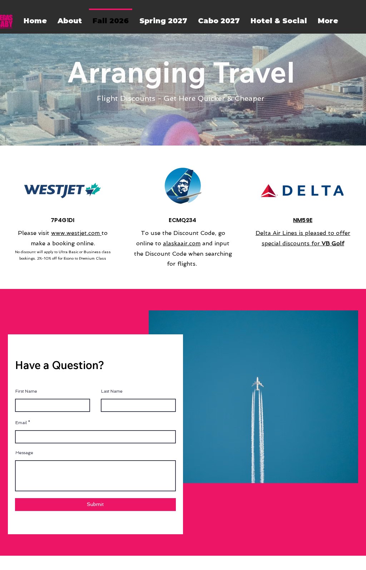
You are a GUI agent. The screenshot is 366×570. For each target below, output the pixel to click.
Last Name (112, 391)
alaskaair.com (182, 243)
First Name (26, 391)
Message (24, 453)
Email (21, 423)
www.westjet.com (76, 233)
